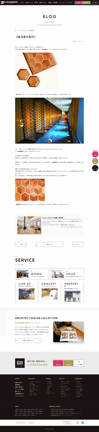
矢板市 (25, 411)
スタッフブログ (79, 384)
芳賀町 (32, 413)
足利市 (21, 409)
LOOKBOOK (49, 381)
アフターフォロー (33, 393)
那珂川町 (33, 415)
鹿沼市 (32, 409)
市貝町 (36, 413)
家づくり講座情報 (80, 389)
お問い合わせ (18, 382)
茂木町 (28, 413)
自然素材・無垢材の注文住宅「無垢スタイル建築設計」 (63, 409)
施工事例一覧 (49, 383)
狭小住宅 (48, 391)
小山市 (40, 409)
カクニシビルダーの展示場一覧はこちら (71, 227)
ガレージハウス (50, 384)
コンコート (63, 384)
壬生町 (40, 413)
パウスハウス (63, 396)
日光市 (36, 409)
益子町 (25, 413)
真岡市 (16, 411)
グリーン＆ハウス (64, 394)
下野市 (16, 413)
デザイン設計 (32, 388)
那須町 (28, 415)
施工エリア (18, 391)
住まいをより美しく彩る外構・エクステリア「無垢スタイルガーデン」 (66, 413)
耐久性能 (31, 383)
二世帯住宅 (49, 386)
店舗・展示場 (18, 387)
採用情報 (78, 396)
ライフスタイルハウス (65, 383)
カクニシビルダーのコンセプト (35, 381)
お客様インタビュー (80, 386)
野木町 (16, 415)
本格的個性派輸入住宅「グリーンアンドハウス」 (61, 415)
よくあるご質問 (79, 394)
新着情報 (78, 393)
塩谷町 (20, 415)
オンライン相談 (19, 389)
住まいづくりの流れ (33, 394)
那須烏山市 (40, 411)
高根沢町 (25, 415)
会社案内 (78, 381)
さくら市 (35, 411)
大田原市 (21, 411)
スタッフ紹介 (79, 383)
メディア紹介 (79, 391)
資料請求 (17, 384)
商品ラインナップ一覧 (65, 381)
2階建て (48, 388)
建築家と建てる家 (64, 386)
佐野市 (28, 409)
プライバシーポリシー (21, 422)
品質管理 (31, 391)
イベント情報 (79, 388)
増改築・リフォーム (51, 393)
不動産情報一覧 (19, 393)
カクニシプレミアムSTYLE (65, 388)
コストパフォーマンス (34, 386)
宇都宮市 (17, 409)
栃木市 (25, 409)
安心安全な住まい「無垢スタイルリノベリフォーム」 (62, 411)
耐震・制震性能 (32, 384)
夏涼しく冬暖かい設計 (34, 389)
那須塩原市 (29, 411)
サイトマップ (31, 422)
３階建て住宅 (63, 393)
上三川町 (21, 413)
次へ (77, 244)
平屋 (48, 389)
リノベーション (19, 396)
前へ (22, 244)
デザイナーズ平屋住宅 (65, 389)
